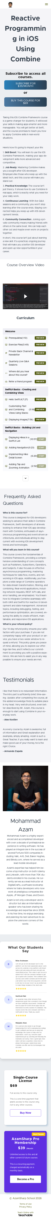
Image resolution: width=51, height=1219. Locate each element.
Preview (40, 338)
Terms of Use (26, 1204)
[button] (46, 4)
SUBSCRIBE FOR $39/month (26, 84)
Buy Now (25, 1113)
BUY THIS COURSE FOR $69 (25, 102)
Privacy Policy (25, 1207)
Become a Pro (25, 1179)
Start (41, 439)
